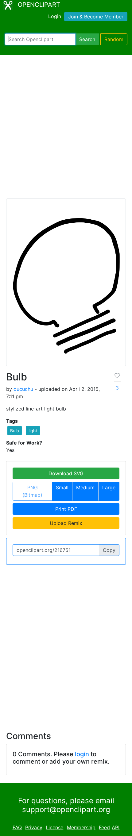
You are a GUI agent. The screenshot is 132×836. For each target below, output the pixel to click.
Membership (81, 827)
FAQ (17, 827)
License (54, 827)
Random (113, 39)
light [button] (33, 430)
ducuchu (23, 389)
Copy (109, 550)
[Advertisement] (66, 129)
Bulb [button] (14, 430)
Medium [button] (85, 487)
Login (54, 16)
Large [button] (108, 487)
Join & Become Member (95, 16)
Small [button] (62, 487)
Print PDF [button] (66, 509)
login (82, 754)
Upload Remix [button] (66, 523)
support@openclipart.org (66, 809)
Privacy (33, 827)
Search (87, 39)
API (115, 827)
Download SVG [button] (66, 473)
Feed (104, 827)
